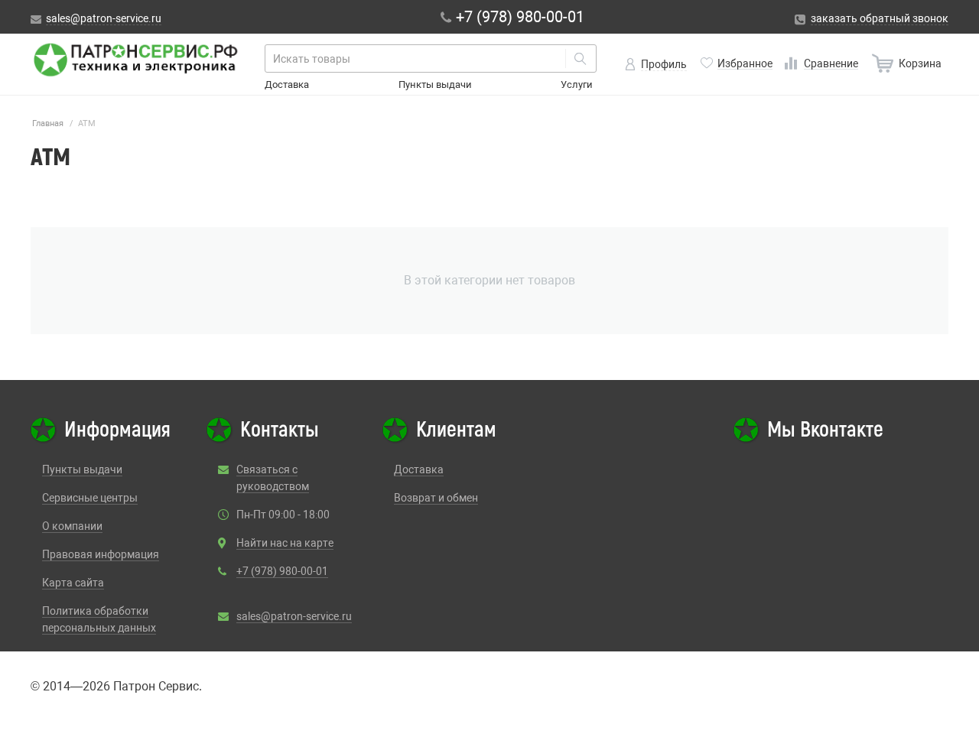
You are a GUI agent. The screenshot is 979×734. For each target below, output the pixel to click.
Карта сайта (73, 582)
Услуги (577, 84)
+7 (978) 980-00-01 (282, 571)
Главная (47, 123)
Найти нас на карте (284, 543)
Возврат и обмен (436, 498)
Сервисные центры (90, 498)
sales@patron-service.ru (294, 616)
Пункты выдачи (435, 84)
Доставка (287, 84)
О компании (72, 526)
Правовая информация (100, 554)
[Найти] (580, 58)
